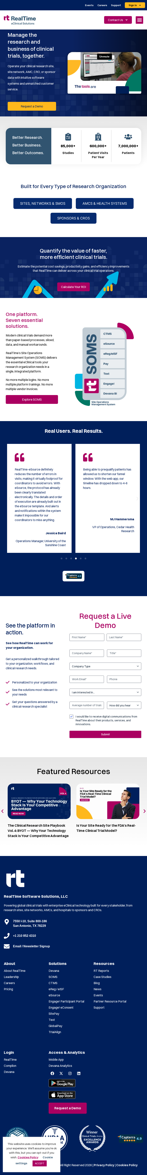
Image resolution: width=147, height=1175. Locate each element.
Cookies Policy (127, 1165)
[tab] (42, 203)
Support (116, 5)
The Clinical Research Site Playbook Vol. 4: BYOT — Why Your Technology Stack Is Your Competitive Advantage (38, 830)
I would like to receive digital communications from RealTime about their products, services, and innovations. (106, 720)
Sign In (133, 5)
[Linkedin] (78, 1073)
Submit (105, 734)
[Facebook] (52, 1073)
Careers (102, 5)
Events (89, 5)
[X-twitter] (61, 1073)
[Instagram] (70, 1073)
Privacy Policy (104, 1165)
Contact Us (115, 20)
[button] (139, 20)
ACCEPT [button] (39, 1163)
